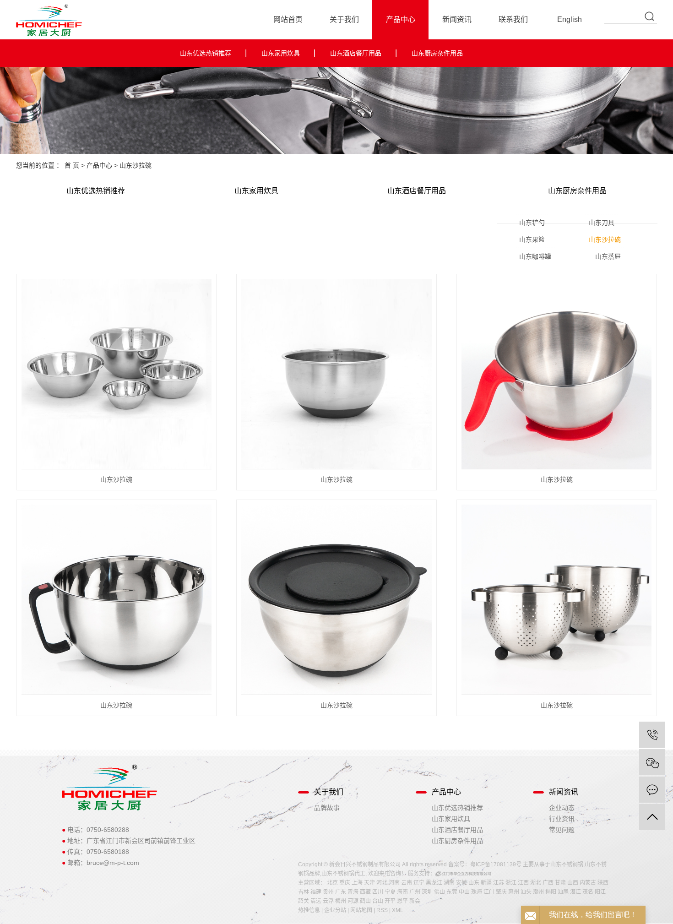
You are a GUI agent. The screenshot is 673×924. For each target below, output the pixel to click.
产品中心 (400, 19)
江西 (523, 883)
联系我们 (513, 19)
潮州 (538, 892)
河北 (381, 883)
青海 (352, 892)
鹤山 (365, 901)
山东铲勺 (532, 222)
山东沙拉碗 (135, 165)
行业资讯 (562, 818)
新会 (414, 901)
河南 (394, 883)
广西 (548, 883)
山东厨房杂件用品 (437, 53)
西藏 (365, 892)
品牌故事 (327, 807)
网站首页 (288, 19)
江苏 (498, 883)
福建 (315, 892)
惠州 (513, 892)
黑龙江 (434, 883)
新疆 (486, 883)
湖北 (535, 883)
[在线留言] (652, 790)
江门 (488, 892)
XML (397, 910)
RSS (382, 910)
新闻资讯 (457, 19)
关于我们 (344, 19)
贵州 (328, 892)
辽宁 (418, 883)
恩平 (402, 901)
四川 (377, 892)
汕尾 (563, 892)
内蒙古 (588, 883)
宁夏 (390, 892)
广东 (340, 892)
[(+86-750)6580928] (652, 735)
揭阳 (550, 892)
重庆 (344, 883)
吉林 (303, 892)
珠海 (476, 892)
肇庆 (501, 892)
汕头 (526, 892)
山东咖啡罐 (535, 256)
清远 (315, 901)
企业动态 (562, 807)
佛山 (439, 892)
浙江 (510, 883)
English (569, 19)
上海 (357, 883)
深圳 (427, 892)
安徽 (461, 883)
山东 (473, 883)
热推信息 (309, 910)
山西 (572, 883)
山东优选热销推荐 (205, 53)
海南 (402, 892)
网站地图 (361, 910)
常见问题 (562, 829)
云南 (406, 883)
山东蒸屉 (608, 256)
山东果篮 (532, 239)
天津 (369, 883)
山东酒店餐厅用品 (355, 53)
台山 (377, 901)
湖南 (449, 883)
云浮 (328, 901)
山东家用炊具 (280, 53)
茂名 (587, 892)
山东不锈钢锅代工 (343, 873)
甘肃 (560, 883)
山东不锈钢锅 (566, 864)
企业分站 (335, 910)
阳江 (600, 892)
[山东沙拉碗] (117, 374)
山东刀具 (601, 222)
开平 (390, 901)
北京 (332, 883)
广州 (414, 892)
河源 (352, 901)
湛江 (575, 892)
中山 (464, 892)
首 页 (72, 165)
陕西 (602, 883)
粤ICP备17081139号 (495, 864)
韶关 (303, 901)
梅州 (340, 901)
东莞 (451, 892)
